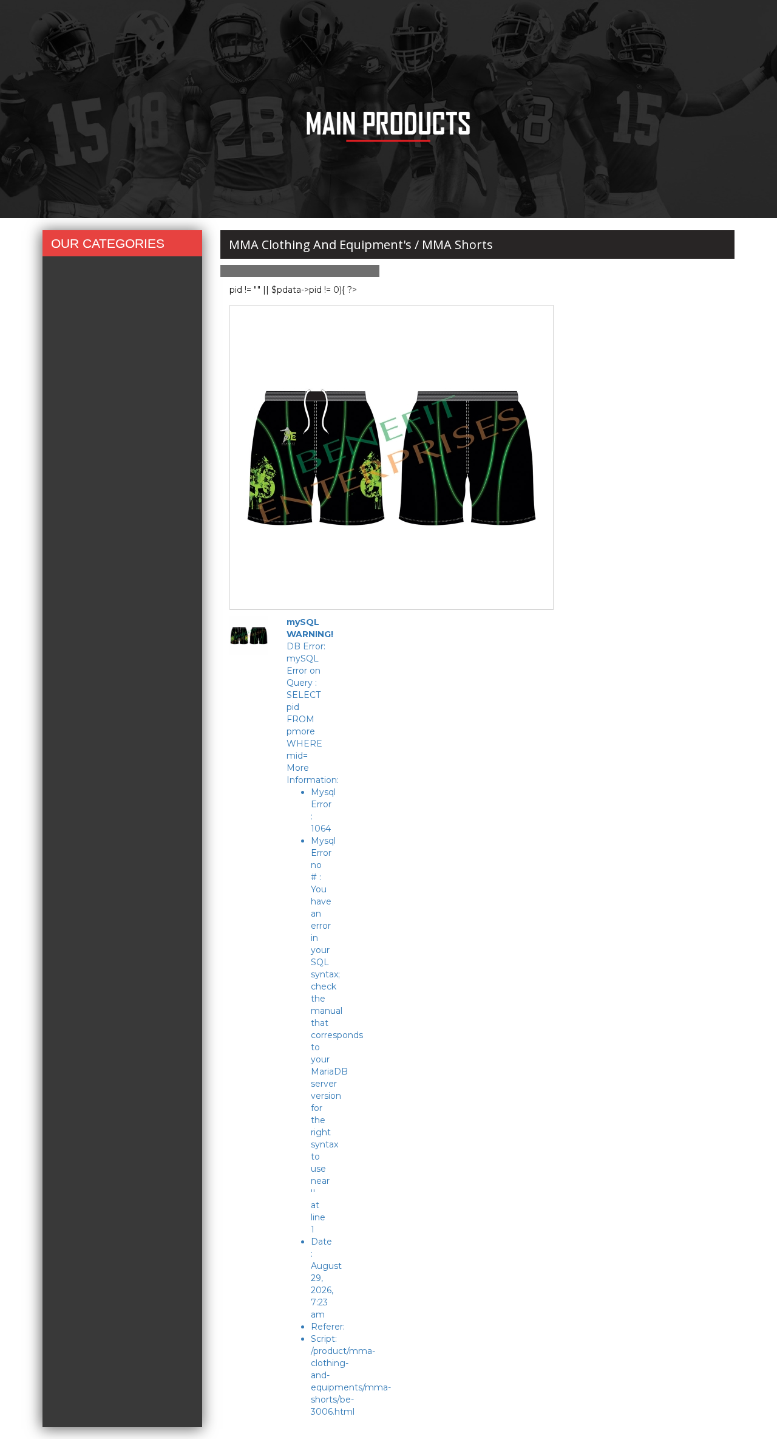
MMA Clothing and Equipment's (320, 244)
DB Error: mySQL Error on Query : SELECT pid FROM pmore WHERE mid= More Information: (313, 1017)
